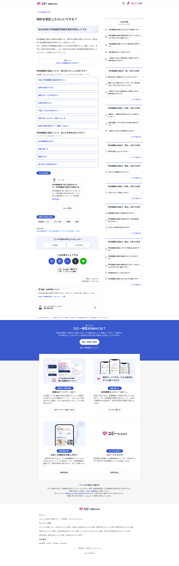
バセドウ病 (57, 222)
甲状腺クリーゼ (43, 222)
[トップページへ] (89, 511)
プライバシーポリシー (49, 74)
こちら (87, 496)
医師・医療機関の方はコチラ (89, 348)
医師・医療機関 (91, 491)
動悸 (77, 222)
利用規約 (39, 74)
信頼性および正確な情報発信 (74, 493)
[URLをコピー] (51, 261)
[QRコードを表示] (59, 261)
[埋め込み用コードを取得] (67, 261)
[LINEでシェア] (83, 261)
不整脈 (68, 222)
